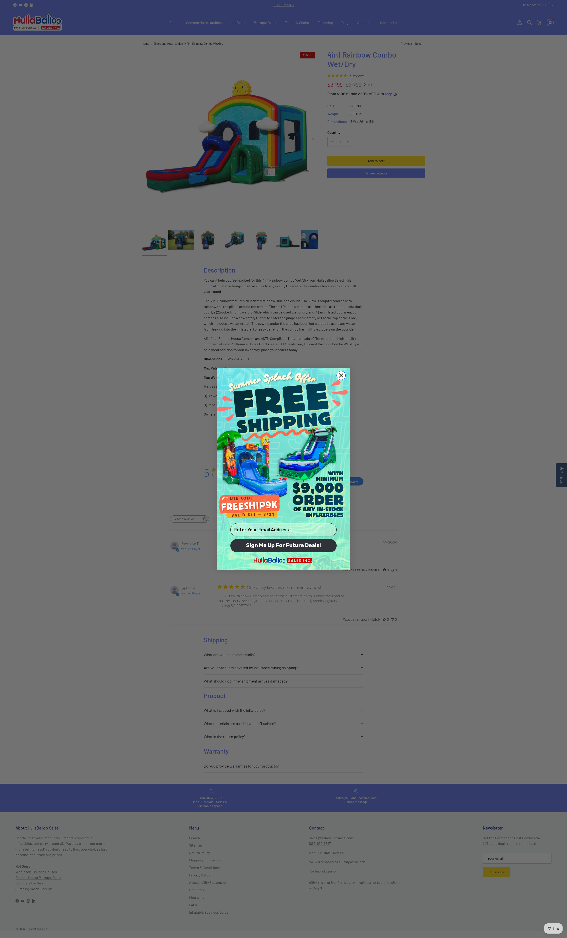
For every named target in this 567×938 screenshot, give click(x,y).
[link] (283, 445)
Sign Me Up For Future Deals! (283, 545)
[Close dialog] (341, 375)
